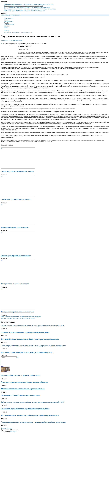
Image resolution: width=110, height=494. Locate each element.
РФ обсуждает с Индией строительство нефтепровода (20, 395)
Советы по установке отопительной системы (17, 171)
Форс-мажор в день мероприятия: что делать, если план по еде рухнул (24, 10)
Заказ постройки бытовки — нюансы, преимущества (20, 375)
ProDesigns (13, 431)
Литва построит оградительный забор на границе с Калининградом (21, 316)
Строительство (8, 18)
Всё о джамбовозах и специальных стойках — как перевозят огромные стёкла (27, 7)
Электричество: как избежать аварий (15, 284)
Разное (6, 27)
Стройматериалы (9, 24)
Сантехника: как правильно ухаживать (16, 199)
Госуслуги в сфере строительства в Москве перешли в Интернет (24, 382)
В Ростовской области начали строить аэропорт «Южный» (23, 389)
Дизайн (6, 23)
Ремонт (6, 20)
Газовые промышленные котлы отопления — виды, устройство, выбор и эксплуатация (29, 9)
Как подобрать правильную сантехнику (16, 256)
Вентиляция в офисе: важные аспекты (15, 227)
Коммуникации (8, 21)
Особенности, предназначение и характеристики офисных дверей (23, 6)
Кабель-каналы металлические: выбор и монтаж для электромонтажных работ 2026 (28, 4)
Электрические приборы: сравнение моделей (17, 312)
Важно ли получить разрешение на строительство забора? (18, 318)
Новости (6, 26)
